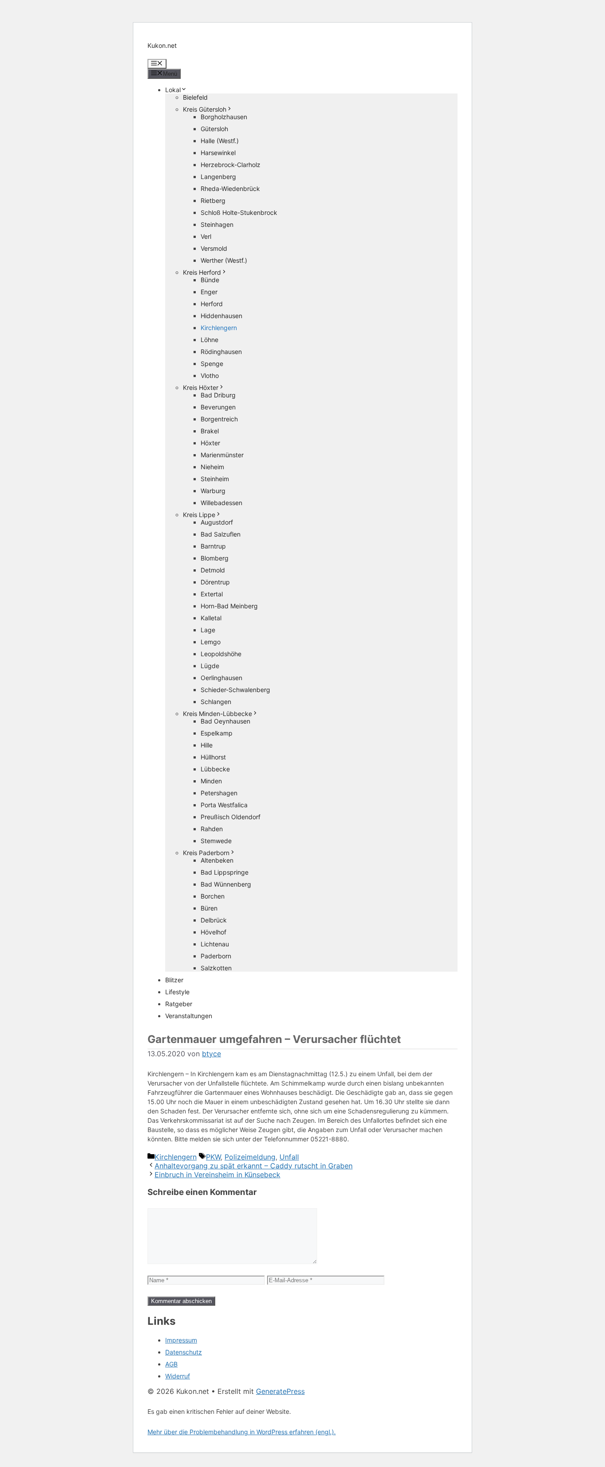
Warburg (213, 490)
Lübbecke (215, 769)
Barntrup (213, 546)
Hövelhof (213, 932)
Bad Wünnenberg (226, 884)
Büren (209, 908)
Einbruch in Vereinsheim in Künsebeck (217, 1174)
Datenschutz (183, 1352)
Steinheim (215, 479)
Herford (212, 303)
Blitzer (174, 980)
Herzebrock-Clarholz (230, 164)
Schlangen (216, 701)
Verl (206, 236)
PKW (213, 1156)
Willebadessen (221, 502)
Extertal (212, 594)
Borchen (213, 896)
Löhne (209, 339)
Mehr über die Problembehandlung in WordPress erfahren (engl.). (241, 1432)
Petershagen (219, 793)
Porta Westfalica (224, 805)
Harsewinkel (218, 152)
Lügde (210, 665)
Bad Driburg (218, 395)
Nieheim (212, 467)
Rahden (212, 829)
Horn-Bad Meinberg (229, 606)
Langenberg (218, 176)
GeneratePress (280, 1391)
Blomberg (215, 558)
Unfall (289, 1156)
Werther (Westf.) (224, 260)
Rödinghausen (221, 351)
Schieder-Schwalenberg (235, 689)
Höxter (210, 443)
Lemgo (211, 642)
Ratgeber (178, 1004)
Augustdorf (217, 522)
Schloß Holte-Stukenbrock (239, 212)
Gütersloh (214, 128)
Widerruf (177, 1376)
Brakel (210, 431)
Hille (207, 745)
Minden (211, 781)
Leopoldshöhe (221, 654)
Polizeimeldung (250, 1156)
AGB (171, 1364)
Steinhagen (217, 224)
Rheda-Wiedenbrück (230, 188)
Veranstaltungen (188, 1016)
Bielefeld (195, 97)
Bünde (210, 280)
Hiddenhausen (221, 315)
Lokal (173, 89)
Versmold (214, 248)
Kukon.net (162, 45)
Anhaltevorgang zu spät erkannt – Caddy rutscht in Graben (254, 1165)
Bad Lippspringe (224, 872)
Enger (209, 292)
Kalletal (211, 618)
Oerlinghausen (221, 677)
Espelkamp (217, 733)
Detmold (213, 570)
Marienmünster (222, 455)
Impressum (181, 1340)
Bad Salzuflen (220, 534)
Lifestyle (177, 992)
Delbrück (214, 920)
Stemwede (216, 840)
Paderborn (216, 956)
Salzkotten (216, 968)
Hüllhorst (213, 757)
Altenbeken (217, 860)
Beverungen (218, 407)
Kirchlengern (219, 327)
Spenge (212, 363)
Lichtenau (215, 944)
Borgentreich (219, 419)
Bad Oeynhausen (225, 721)
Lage (208, 630)
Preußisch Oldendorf (230, 817)
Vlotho (210, 375)
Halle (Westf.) (220, 140)
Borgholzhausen (224, 117)
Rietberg (213, 200)
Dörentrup (215, 582)
